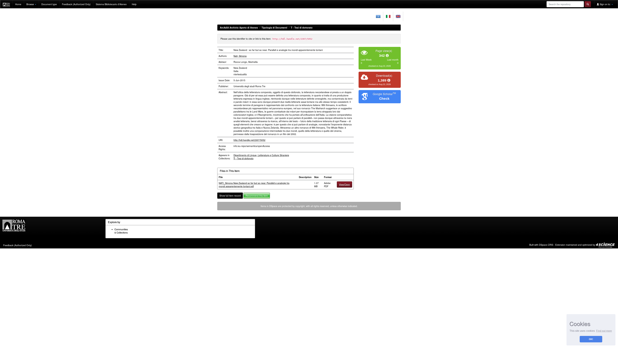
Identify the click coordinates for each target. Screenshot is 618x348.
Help (134, 4)
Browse (30, 4)
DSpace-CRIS (546, 244)
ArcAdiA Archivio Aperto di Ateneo (239, 27)
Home (18, 4)
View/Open (344, 184)
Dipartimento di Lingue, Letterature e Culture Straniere (261, 155)
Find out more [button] (604, 330)
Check (384, 98)
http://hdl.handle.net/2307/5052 (249, 140)
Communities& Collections (121, 231)
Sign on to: (605, 4)
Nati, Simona (240, 56)
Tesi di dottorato (302, 27)
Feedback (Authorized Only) (76, 4)
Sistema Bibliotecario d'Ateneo (111, 4)
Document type (49, 4)
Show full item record (230, 195)
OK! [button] (591, 339)
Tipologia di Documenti (274, 27)
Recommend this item (257, 195)
